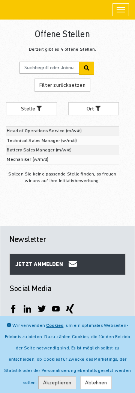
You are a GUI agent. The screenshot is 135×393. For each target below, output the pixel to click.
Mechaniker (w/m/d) (27, 159)
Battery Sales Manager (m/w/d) (39, 150)
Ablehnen (96, 382)
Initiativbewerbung (79, 180)
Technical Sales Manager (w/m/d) (42, 140)
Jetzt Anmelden (39, 264)
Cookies (54, 325)
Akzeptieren (57, 382)
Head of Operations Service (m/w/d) (44, 130)
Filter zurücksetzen (62, 85)
